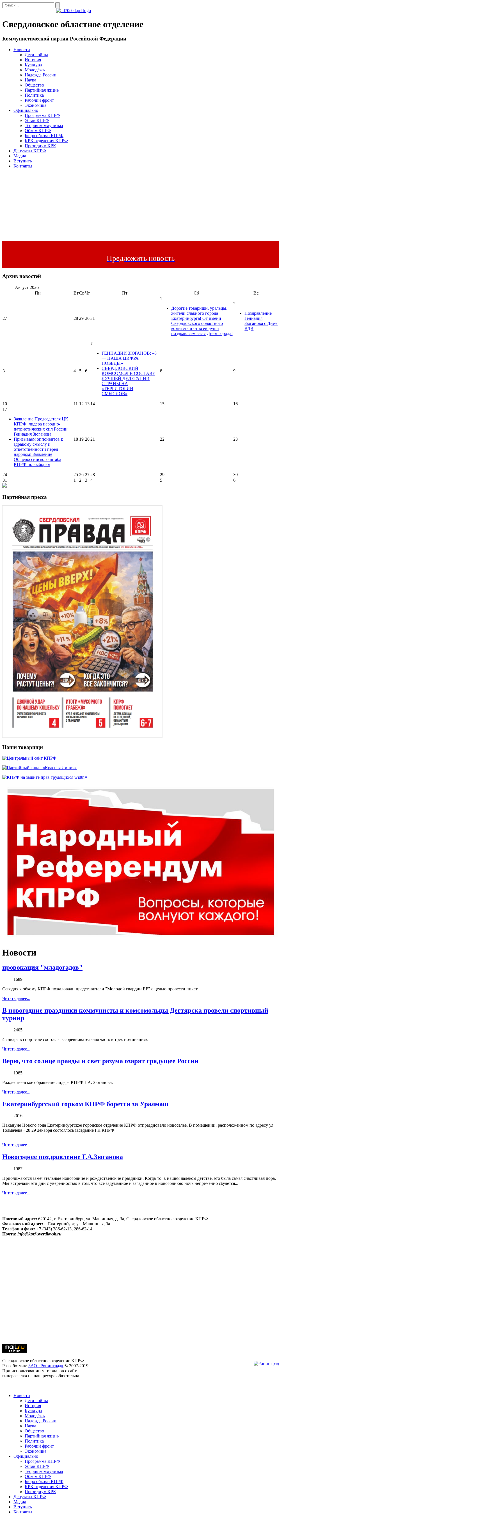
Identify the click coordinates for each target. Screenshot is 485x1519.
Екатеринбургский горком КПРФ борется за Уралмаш (85, 1104)
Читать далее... (16, 998)
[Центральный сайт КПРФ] (29, 758)
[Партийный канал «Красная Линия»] (39, 767)
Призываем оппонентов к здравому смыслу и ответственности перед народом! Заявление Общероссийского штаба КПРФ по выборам (38, 452)
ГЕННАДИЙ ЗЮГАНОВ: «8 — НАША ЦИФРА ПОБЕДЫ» (129, 358)
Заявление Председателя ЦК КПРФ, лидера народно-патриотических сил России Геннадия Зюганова (41, 426)
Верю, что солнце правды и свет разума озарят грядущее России (100, 1061)
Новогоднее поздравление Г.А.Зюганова (62, 1156)
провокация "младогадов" (42, 967)
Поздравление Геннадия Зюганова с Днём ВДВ (261, 321)
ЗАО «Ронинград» (45, 1365)
